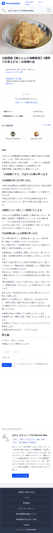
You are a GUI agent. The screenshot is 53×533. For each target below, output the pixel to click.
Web (38, 439)
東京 (21, 439)
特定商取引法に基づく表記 (26, 519)
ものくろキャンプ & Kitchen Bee (21, 11)
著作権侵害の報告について (26, 514)
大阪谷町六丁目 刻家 (14, 79)
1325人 (15, 439)
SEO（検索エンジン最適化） (28, 442)
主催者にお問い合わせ (26, 492)
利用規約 (26, 503)
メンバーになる (21, 476)
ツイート (16, 352)
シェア (6, 352)
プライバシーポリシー (26, 508)
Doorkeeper (31, 529)
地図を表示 (9, 83)
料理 (43, 439)
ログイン (6, 365)
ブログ (15, 442)
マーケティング (30, 439)
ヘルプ (26, 497)
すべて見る (47, 125)
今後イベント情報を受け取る (26, 102)
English (26, 525)
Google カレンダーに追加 (14, 72)
